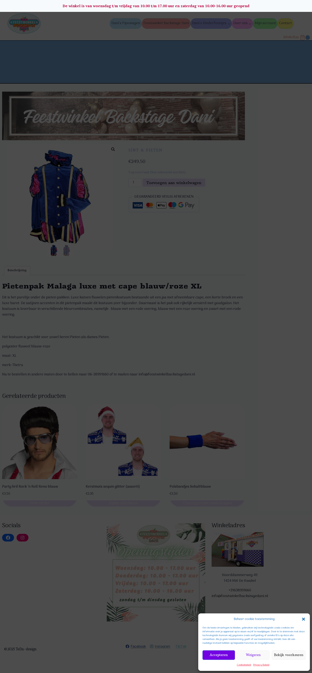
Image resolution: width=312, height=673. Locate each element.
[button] (303, 619)
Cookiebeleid (244, 665)
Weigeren (253, 655)
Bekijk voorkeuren (288, 655)
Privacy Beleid (261, 665)
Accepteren (219, 655)
